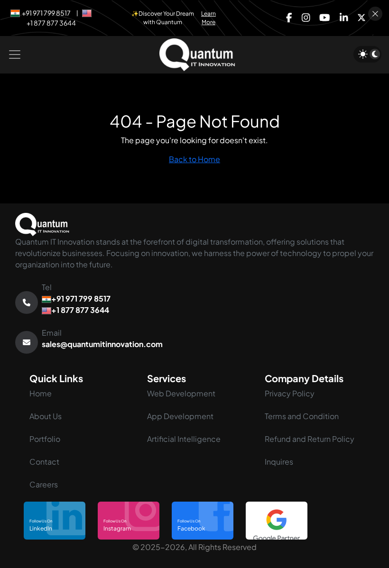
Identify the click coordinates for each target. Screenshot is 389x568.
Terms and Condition (302, 416)
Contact (44, 462)
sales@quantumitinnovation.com (102, 344)
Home (40, 393)
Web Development (181, 393)
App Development (180, 416)
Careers (43, 484)
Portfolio (44, 439)
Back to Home (194, 159)
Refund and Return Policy (309, 439)
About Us (45, 416)
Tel (76, 298)
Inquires (279, 462)
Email (102, 338)
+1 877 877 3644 (51, 22)
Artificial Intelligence (184, 439)
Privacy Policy (290, 393)
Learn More (208, 18)
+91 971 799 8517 (46, 13)
